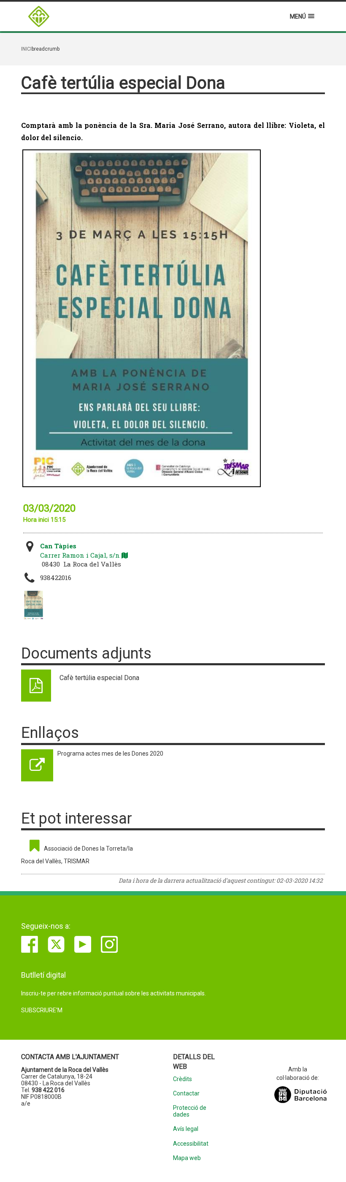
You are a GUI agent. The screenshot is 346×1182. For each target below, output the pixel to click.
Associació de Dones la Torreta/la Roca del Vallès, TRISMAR (77, 855)
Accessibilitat (190, 1144)
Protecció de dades (189, 1111)
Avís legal (185, 1129)
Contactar (186, 1093)
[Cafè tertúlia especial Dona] (33, 605)
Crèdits (182, 1079)
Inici (26, 49)
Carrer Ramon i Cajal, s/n (81, 550)
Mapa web (187, 1158)
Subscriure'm (41, 1010)
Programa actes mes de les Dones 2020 (110, 753)
